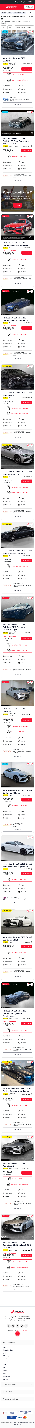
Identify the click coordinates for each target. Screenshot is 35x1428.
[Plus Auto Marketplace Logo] (13, 7)
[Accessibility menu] (17, 1333)
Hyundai (5, 1379)
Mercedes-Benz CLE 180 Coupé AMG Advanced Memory (17, 552)
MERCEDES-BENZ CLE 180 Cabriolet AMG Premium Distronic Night (14, 627)
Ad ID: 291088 (26, 477)
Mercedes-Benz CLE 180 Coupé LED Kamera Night (17, 938)
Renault (5, 1362)
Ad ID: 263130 (27, 633)
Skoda (5, 1371)
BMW (4, 1347)
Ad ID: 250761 (27, 942)
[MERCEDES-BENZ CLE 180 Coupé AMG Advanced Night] (17, 227)
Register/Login (20, 2)
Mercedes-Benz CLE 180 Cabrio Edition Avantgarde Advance (17, 1089)
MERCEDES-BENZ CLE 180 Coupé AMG (14, 1164)
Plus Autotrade (18, 174)
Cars (9, 13)
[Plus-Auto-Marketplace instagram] (13, 1326)
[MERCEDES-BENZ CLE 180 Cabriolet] (17, 693)
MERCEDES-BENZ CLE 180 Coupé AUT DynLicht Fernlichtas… (14, 1013)
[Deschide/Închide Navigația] (2, 7)
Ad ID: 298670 (26, 146)
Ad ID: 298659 (26, 1018)
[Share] (28, 31)
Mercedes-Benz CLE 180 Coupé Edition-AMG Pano (17, 791)
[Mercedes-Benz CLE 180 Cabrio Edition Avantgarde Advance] (17, 1073)
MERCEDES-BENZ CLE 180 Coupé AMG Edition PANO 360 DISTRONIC (17, 1245)
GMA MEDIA (13, 98)
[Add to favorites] (31, 31)
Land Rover (6, 1377)
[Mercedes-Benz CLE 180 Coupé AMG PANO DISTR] (17, 456)
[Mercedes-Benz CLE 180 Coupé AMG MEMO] (17, 377)
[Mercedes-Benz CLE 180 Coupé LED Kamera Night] (17, 921)
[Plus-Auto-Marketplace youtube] (17, 1326)
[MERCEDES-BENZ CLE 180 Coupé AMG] (17, 1148)
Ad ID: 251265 (27, 795)
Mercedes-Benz (19, 13)
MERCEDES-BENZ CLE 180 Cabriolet (14, 710)
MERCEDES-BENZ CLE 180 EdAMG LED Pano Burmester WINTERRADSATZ (16, 141)
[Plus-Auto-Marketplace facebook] (9, 1326)
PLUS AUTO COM (12, 897)
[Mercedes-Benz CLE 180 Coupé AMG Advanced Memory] (17, 535)
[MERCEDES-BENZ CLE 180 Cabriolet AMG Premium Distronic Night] (17, 609)
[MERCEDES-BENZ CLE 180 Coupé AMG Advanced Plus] (17, 302)
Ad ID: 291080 (26, 556)
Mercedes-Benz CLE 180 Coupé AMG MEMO (17, 394)
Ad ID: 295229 (26, 1250)
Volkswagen (6, 1356)
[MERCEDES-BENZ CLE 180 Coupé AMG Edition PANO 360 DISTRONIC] (17, 1227)
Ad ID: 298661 (27, 248)
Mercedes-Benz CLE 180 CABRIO (14, 59)
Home (4, 13)
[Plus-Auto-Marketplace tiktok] (22, 1326)
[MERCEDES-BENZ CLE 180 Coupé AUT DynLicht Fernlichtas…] (17, 995)
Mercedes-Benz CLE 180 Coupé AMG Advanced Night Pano (17, 865)
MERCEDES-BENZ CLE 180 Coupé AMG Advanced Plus (15, 319)
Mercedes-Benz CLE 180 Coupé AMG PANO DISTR (17, 473)
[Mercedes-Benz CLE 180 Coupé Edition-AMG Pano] (17, 774)
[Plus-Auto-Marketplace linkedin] (26, 1326)
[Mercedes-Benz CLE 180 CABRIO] (17, 42)
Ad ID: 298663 (26, 323)
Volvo (4, 1368)
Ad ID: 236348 (26, 1094)
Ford (4, 1365)
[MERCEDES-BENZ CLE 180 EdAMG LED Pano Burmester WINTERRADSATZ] (17, 123)
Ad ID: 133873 (27, 64)
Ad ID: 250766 (26, 869)
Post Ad (17, 205)
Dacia (4, 1374)
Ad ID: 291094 (26, 398)
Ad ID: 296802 (26, 1168)
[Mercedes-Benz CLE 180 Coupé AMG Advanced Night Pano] (17, 848)
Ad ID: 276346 (26, 714)
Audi (4, 1353)
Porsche (5, 1359)
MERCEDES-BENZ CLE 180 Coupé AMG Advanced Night (16, 244)
